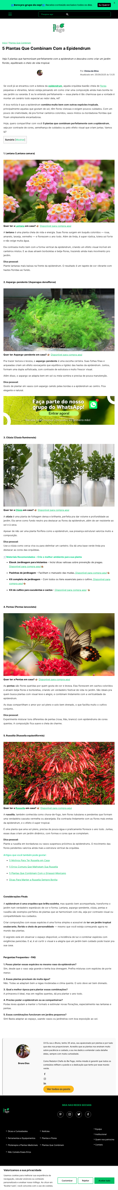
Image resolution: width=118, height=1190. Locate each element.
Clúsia (19, 510)
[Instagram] (77, 1078)
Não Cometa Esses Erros (19, 1152)
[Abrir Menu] (10, 14)
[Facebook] (77, 1074)
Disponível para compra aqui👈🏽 (26, 566)
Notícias (46, 1131)
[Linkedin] (77, 1083)
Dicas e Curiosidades (18, 1131)
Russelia (20, 808)
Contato (99, 1144)
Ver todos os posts (58, 1089)
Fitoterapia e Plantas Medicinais (23, 1145)
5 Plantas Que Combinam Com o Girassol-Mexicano (37, 873)
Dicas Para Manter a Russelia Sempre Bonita (33, 879)
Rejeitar (85, 1180)
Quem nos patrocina (104, 1139)
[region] (59, 1178)
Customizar (67, 1180)
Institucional (100, 1134)
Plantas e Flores (49, 1138)
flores (103, 85)
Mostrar (20, 139)
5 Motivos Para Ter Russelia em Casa (29, 860)
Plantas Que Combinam (20, 43)
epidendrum (55, 85)
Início (4, 43)
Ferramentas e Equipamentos (21, 1138)
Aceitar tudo (104, 1180)
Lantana (20, 225)
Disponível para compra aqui (55, 225)
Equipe (98, 1129)
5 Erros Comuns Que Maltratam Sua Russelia (33, 866)
